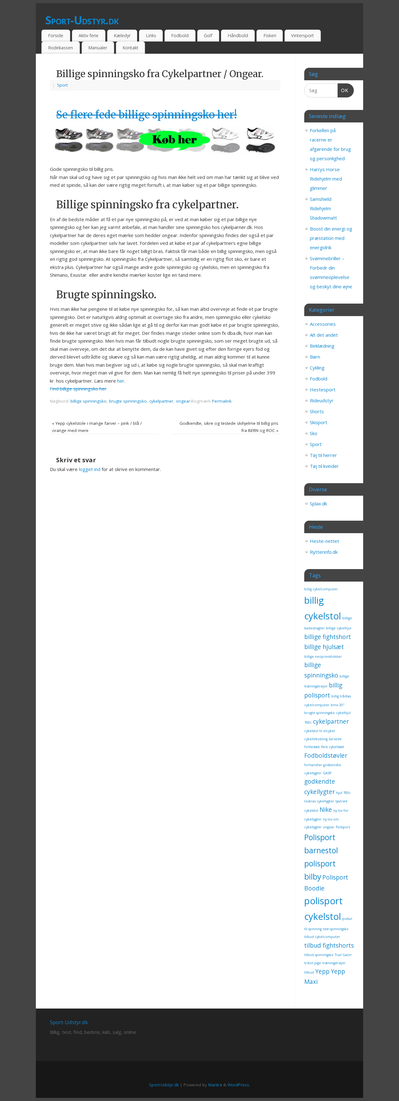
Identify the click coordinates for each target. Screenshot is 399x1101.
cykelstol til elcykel (319, 731)
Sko (313, 433)
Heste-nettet (324, 541)
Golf (208, 35)
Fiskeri (269, 35)
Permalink (222, 401)
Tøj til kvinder (324, 466)
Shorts (317, 411)
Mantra (215, 1085)
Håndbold (238, 35)
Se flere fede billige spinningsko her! (146, 114)
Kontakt (130, 48)
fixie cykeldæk (332, 747)
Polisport (343, 827)
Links (151, 35)
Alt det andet (324, 335)
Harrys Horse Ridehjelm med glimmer (326, 178)
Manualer (97, 48)
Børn (315, 357)
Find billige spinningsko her (78, 388)
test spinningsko (336, 929)
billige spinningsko (88, 401)
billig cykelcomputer (321, 589)
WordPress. (239, 1085)
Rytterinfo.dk (324, 552)
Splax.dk (318, 503)
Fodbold (180, 35)
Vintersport (302, 35)
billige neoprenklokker (323, 656)
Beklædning (322, 346)
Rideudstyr (322, 400)
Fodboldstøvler (325, 755)
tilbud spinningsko (319, 955)
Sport (62, 85)
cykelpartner (161, 401)
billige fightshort (327, 637)
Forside (55, 35)
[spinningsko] (165, 154)
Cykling (317, 368)
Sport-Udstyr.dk (81, 20)
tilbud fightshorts (329, 945)
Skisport (318, 422)
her (120, 381)
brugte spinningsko (128, 401)
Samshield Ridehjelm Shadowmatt (323, 208)
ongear (183, 401)
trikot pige (312, 963)
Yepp (322, 971)
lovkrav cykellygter (319, 801)
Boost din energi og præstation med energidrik (331, 238)
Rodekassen (60, 48)
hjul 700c (343, 793)
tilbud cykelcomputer (322, 937)
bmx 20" (337, 705)
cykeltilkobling (316, 739)
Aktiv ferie (89, 35)
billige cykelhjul (338, 628)
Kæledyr (122, 35)
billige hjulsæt (324, 647)
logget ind (89, 469)
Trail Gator (343, 955)
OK (343, 90)
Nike (326, 810)
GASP (327, 773)
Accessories (323, 324)
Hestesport (322, 389)
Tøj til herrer (323, 455)
